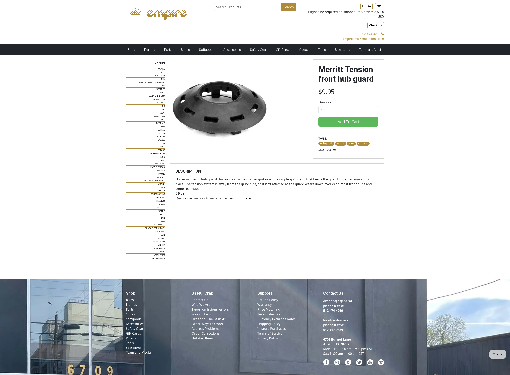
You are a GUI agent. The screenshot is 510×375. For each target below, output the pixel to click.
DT (163, 109)
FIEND (162, 133)
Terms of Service (269, 333)
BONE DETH (160, 75)
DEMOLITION (159, 99)
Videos (131, 338)
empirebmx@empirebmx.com (363, 39)
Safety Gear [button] (258, 50)
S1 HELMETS (159, 224)
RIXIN (162, 218)
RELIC (162, 214)
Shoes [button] (185, 50)
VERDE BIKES (159, 255)
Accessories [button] (232, 50)
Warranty (264, 304)
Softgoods (134, 319)
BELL (163, 72)
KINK (162, 157)
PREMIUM (160, 201)
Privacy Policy (267, 338)
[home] (161, 13)
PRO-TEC (161, 207)
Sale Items (133, 348)
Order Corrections (205, 333)
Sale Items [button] (342, 50)
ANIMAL (161, 69)
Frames (131, 304)
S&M (163, 221)
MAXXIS (161, 174)
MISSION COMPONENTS (154, 180)
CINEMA (161, 85)
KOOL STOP (160, 163)
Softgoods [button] (206, 50)
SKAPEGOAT (160, 231)
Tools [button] (322, 50)
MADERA (161, 170)
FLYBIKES (161, 140)
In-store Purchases (271, 328)
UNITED (161, 245)
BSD (163, 79)
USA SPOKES (159, 248)
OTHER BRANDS (158, 194)
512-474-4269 (370, 34)
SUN (163, 235)
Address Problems (205, 328)
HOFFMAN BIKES (157, 153)
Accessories (135, 324)
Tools (130, 343)
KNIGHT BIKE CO (157, 167)
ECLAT (162, 113)
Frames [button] (149, 50)
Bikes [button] (131, 50)
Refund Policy (267, 300)
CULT (162, 92)
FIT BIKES (161, 136)
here (247, 198)
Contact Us (200, 300)
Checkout (375, 25)
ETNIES (162, 119)
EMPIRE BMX (159, 116)
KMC (163, 160)
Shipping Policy (268, 324)
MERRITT (161, 177)
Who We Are (201, 304)
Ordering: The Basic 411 (210, 319)
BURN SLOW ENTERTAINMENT (152, 82)
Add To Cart (348, 121)
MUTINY (161, 184)
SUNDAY (161, 238)
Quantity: (325, 102)
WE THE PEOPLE (158, 258)
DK (163, 106)
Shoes (130, 314)
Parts (130, 309)
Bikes (130, 300)
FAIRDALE (160, 123)
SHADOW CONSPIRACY (155, 228)
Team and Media (370, 50)
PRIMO (162, 204)
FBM (163, 126)
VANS (162, 251)
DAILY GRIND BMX (157, 96)
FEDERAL (161, 130)
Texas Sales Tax (268, 314)
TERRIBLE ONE (158, 241)
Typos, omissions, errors (210, 309)
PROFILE (161, 211)
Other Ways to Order (207, 324)
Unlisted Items (203, 338)
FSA (163, 143)
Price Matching (268, 309)
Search (288, 7)
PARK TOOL (160, 197)
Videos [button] (304, 50)
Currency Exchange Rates (276, 319)
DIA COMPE (160, 102)
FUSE (162, 146)
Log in (366, 6)
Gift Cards (283, 50)
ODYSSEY (161, 190)
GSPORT (161, 150)
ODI (163, 187)
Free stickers (201, 314)
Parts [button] (168, 50)
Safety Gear (134, 328)
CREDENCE (160, 89)
